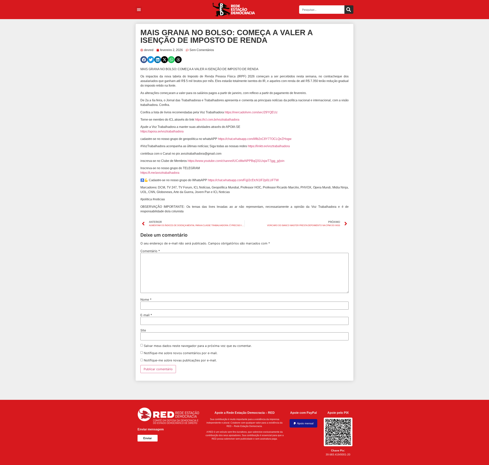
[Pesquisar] (348, 9)
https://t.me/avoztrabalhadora (159, 172)
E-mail (146, 314)
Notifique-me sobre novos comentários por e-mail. (180, 353)
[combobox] (321, 9)
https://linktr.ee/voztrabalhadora (269, 146)
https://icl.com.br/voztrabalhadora (217, 119)
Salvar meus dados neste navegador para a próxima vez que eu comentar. (198, 345)
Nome (145, 299)
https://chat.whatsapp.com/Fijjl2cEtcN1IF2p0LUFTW (243, 180)
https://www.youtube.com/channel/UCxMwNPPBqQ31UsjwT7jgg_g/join (236, 160)
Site (143, 330)
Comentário (150, 250)
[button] (139, 9)
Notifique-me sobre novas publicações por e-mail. (180, 360)
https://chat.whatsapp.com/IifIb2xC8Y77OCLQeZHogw (254, 138)
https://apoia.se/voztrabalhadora (162, 131)
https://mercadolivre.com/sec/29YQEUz (251, 112)
